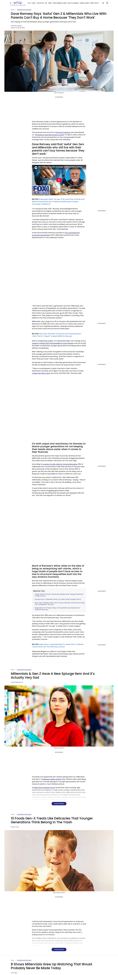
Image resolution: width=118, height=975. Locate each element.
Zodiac (33, 3)
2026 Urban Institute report (44, 787)
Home (12, 10)
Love (29, 3)
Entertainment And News (24, 10)
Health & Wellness (73, 3)
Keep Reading (59, 804)
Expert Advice (94, 3)
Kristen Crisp (15, 827)
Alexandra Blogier (16, 26)
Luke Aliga (14, 973)
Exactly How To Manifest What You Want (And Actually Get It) (58, 599)
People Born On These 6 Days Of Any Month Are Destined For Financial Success (57, 608)
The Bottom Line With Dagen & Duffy (49, 135)
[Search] (102, 3)
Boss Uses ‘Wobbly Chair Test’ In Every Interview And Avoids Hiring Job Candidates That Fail (59, 603)
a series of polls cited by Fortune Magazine (60, 464)
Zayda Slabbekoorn (17, 682)
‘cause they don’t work (41, 373)
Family (50, 3)
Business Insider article (51, 779)
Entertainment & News (60, 3)
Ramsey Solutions (63, 132)
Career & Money (84, 3)
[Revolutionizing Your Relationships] (18, 3)
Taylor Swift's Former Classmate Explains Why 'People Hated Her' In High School (59, 595)
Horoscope (40, 3)
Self (46, 3)
